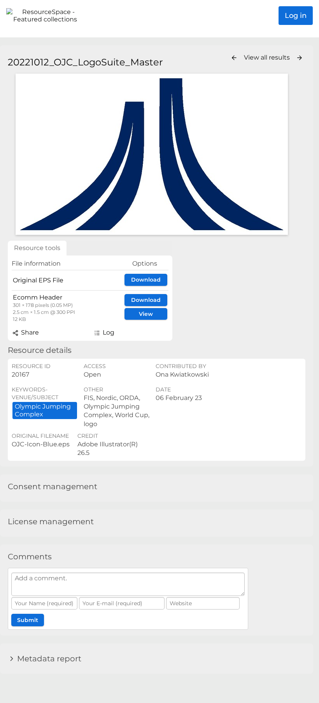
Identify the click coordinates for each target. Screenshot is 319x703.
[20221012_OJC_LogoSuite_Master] (152, 154)
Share (29, 332)
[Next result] (299, 58)
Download (146, 279)
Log (107, 332)
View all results (267, 57)
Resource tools (37, 248)
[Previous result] (234, 58)
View (146, 313)
